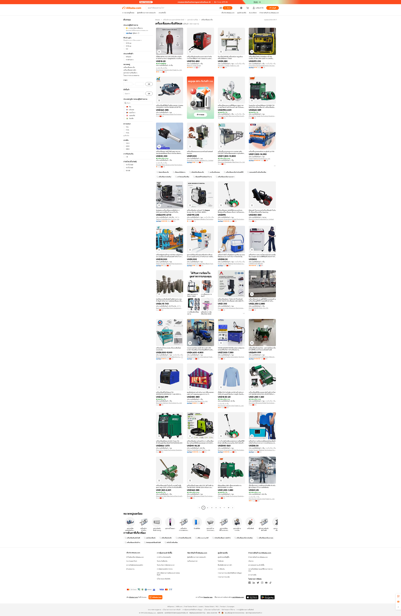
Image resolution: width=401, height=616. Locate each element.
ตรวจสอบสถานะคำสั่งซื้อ (256, 565)
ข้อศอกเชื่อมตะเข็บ (164, 172)
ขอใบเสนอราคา (192, 561)
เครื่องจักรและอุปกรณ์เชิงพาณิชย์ (173, 20)
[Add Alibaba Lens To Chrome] (155, 597)
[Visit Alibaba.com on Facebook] (249, 582)
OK (149, 84)
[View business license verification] (219, 613)
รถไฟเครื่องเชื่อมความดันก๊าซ (222, 538)
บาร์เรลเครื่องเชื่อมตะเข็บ (184, 538)
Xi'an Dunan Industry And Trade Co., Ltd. (169, 70)
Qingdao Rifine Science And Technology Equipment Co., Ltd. (169, 165)
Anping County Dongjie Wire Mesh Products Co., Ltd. (200, 263)
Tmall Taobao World (190, 606)
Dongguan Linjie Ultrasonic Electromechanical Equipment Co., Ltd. (231, 308)
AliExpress (170, 606)
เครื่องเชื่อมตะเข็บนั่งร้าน (133, 542)
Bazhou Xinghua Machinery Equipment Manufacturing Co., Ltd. (169, 308)
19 (228, 507)
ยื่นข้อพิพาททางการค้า (225, 565)
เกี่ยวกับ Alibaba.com (133, 553)
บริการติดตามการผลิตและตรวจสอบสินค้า (168, 574)
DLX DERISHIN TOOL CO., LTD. (258, 308)
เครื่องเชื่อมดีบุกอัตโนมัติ (133, 538)
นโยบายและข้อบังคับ (163, 579)
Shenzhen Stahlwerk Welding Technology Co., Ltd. (200, 219)
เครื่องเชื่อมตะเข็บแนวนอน (266, 538)
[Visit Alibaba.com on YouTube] (266, 582)
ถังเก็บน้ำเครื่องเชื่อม (172, 542)
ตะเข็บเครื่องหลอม (215, 172)
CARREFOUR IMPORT (256, 263)
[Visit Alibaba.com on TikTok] (270, 582)
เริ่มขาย (250, 561)
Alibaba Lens (133, 597)
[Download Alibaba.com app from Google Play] (268, 597)
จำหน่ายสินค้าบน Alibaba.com (258, 557)
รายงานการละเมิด (224, 577)
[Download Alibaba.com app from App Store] (252, 597)
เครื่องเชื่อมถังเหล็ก (167, 538)
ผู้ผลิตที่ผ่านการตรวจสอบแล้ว (196, 557)
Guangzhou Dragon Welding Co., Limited (200, 160)
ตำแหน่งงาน (130, 569)
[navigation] (138, 264)
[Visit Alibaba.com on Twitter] (258, 582)
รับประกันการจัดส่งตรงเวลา (166, 565)
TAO (216, 606)
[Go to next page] (233, 508)
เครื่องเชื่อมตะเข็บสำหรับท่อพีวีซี (234, 172)
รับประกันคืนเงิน (162, 561)
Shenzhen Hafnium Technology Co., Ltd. (169, 403)
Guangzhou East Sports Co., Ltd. (197, 401)
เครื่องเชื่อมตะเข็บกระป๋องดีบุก (245, 538)
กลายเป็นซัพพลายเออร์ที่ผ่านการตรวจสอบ (260, 570)
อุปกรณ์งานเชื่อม (192, 20)
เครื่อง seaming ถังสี (202, 538)
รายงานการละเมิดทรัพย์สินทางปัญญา (230, 573)
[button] (220, 8)
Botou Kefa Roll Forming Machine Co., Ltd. (169, 357)
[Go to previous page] (199, 508)
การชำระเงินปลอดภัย (164, 557)
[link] (398, 596)
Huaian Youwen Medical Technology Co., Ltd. (231, 263)
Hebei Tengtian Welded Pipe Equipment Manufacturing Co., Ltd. (169, 263)
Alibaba (157, 20)
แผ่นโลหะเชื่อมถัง (150, 538)
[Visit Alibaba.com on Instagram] (262, 582)
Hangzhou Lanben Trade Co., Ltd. (228, 65)
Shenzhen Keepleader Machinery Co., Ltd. (231, 162)
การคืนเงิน (221, 569)
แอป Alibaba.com (238, 597)
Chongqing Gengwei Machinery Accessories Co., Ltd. (262, 65)
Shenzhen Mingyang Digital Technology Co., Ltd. (169, 114)
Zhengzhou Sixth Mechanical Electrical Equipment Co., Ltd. (231, 116)
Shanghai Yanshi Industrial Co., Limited (261, 219)
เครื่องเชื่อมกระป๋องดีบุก (165, 177)
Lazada (200, 606)
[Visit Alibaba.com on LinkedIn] (254, 582)
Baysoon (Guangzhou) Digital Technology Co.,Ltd (231, 219)
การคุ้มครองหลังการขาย (164, 569)
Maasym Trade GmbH (194, 65)
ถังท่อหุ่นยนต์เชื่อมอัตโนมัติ (153, 542)
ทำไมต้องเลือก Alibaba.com (135, 557)
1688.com (179, 606)
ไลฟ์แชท (220, 561)
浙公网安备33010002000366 (234, 613)
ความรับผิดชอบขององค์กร (134, 565)
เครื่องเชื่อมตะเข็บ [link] (207, 20)
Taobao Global (209, 606)
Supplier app (208, 597)
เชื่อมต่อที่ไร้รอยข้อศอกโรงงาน (203, 177)
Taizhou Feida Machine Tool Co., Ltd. (167, 219)
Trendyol (223, 606)
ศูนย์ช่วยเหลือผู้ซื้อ (223, 557)
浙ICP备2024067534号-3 (254, 613)
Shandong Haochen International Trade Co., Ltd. (200, 357)
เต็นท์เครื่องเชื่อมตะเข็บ (197, 172)
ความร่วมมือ (252, 575)
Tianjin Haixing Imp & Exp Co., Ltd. (259, 158)
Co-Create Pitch (131, 561)
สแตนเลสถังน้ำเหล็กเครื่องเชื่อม (257, 172)
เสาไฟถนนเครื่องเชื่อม (183, 177)
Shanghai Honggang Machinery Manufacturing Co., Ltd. (262, 357)
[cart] (248, 8)
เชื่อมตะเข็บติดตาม (180, 172)
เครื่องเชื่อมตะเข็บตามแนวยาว (226, 177)
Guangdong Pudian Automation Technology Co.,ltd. (231, 357)
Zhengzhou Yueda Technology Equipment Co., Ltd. (262, 116)
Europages (230, 606)
